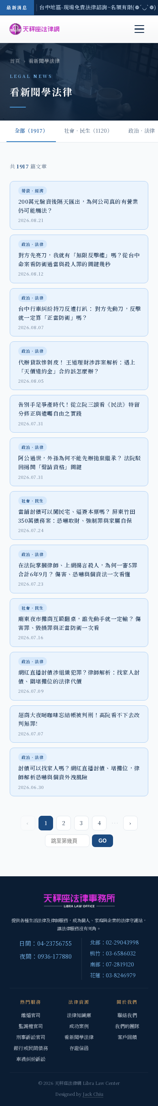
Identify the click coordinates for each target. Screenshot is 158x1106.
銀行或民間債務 (31, 1047)
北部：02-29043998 (114, 942)
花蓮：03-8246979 (113, 975)
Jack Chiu (93, 1094)
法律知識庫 (79, 1014)
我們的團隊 (127, 1025)
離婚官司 (31, 1014)
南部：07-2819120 (112, 964)
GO (102, 841)
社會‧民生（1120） (88, 130)
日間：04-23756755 (45, 943)
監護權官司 (31, 1025)
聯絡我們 (127, 1014)
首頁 (15, 61)
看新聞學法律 (79, 1036)
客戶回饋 (127, 1036)
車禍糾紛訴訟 (30, 1058)
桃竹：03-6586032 (113, 953)
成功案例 (79, 1025)
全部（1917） (31, 130)
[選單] (139, 29)
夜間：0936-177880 (45, 956)
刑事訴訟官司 (30, 1036)
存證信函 (79, 1047)
